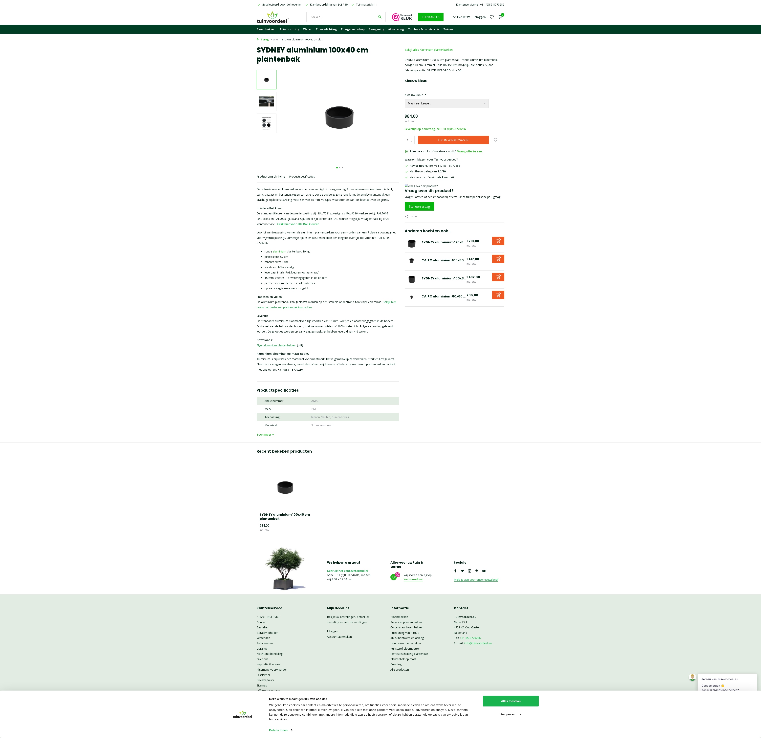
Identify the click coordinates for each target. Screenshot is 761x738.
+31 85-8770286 (470, 638)
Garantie (262, 648)
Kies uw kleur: (415, 95)
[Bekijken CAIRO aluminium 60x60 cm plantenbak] (412, 297)
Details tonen (278, 730)
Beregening (376, 29)
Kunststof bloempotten (405, 648)
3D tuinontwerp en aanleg (407, 638)
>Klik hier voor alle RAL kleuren (298, 224)
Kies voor (432, 177)
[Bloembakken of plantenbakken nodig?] (278, 17)
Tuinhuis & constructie (423, 29)
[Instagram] (469, 571)
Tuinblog (396, 664)
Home (274, 39)
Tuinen (448, 29)
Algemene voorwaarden (272, 669)
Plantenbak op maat (403, 659)
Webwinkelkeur (413, 579)
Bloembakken (266, 29)
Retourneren (265, 643)
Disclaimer (263, 675)
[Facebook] (455, 571)
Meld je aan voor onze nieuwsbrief (476, 579)
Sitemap (262, 685)
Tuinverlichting (326, 29)
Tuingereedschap (353, 29)
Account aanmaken (339, 637)
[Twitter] (462, 571)
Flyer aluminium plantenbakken (276, 345)
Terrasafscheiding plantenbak (409, 654)
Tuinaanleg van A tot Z (405, 633)
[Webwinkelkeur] (402, 17)
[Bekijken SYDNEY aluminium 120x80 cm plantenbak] (412, 243)
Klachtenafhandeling (270, 654)
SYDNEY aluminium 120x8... (444, 242)
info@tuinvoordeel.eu (478, 643)
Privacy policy (265, 680)
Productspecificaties (302, 176)
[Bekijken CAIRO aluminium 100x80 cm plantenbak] (412, 261)
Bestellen (263, 627)
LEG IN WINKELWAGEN (453, 140)
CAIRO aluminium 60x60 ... (444, 296)
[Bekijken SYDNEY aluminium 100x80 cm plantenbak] (412, 279)
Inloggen (332, 631)
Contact (262, 622)
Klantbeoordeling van (428, 171)
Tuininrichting (289, 29)
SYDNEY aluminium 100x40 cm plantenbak (285, 517)
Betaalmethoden (267, 633)
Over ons (262, 659)
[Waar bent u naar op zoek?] (380, 17)
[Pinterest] (476, 571)
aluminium (279, 251)
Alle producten (399, 669)
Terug (264, 39)
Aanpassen (508, 714)
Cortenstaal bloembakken (406, 627)
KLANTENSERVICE (268, 617)
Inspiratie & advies (268, 664)
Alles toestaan (511, 701)
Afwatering (396, 29)
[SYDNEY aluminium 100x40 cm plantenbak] (285, 487)
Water (307, 29)
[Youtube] (484, 571)
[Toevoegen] (498, 241)
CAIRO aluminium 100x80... (444, 260)
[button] (337, 167)
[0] (499, 16)
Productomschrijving (271, 176)
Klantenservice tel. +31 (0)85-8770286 (480, 4)
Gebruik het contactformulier (347, 571)
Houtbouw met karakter (405, 643)
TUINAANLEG (431, 17)
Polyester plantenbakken (406, 622)
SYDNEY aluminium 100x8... (444, 278)
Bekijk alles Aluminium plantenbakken (429, 50)
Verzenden (263, 638)
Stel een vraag (419, 206)
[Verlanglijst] (492, 17)
